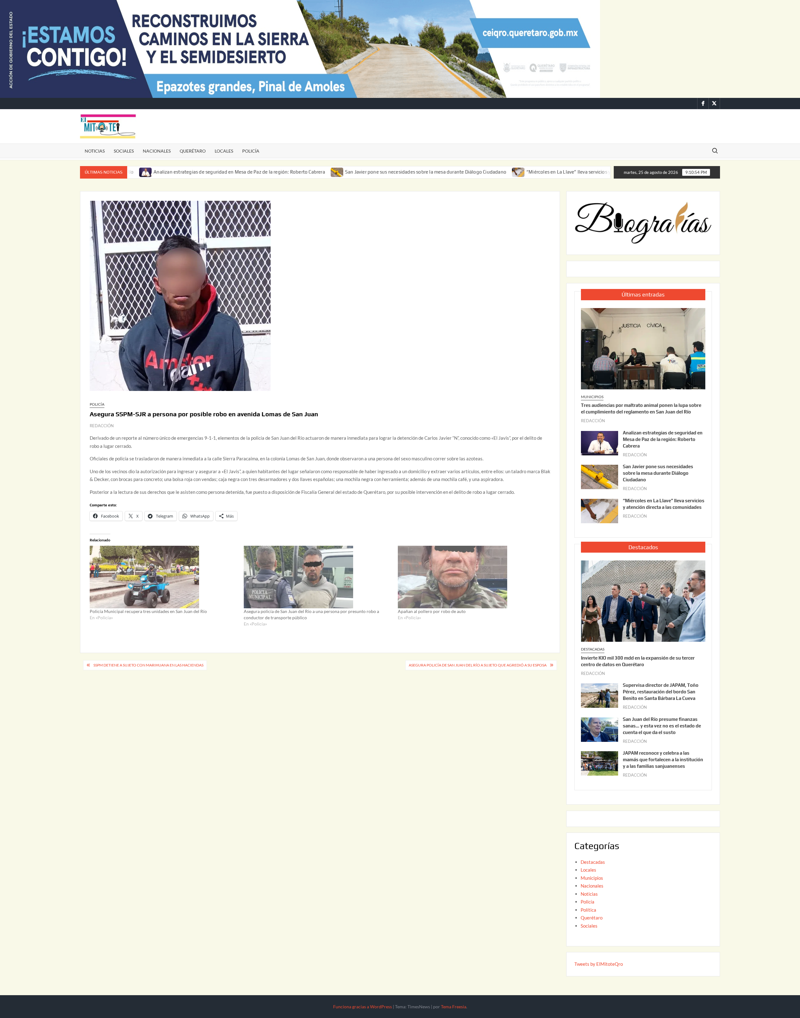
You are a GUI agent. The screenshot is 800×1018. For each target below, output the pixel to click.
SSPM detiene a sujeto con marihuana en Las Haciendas (148, 665)
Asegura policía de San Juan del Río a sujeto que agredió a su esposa (478, 665)
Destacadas (592, 649)
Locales (224, 151)
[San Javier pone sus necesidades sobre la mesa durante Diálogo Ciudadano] (292, 172)
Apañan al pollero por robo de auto (432, 611)
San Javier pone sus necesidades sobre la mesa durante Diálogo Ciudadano (380, 172)
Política (588, 910)
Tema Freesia (453, 1006)
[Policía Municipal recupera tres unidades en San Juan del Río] (164, 577)
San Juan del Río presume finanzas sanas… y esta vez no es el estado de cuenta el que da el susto (662, 726)
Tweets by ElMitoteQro (598, 964)
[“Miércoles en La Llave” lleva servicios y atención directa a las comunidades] (473, 172)
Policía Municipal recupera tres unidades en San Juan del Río (148, 611)
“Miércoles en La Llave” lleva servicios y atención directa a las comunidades (561, 172)
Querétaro (193, 151)
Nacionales (157, 151)
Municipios (592, 396)
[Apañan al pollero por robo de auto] (472, 577)
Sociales (124, 151)
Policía (250, 151)
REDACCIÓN (102, 425)
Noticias (95, 151)
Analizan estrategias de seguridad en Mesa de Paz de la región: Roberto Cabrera (194, 172)
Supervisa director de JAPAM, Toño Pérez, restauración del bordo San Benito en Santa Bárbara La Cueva (660, 691)
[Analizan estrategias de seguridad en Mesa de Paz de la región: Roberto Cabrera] (599, 442)
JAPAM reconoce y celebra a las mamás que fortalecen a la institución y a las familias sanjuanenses (663, 759)
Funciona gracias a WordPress (362, 1006)
